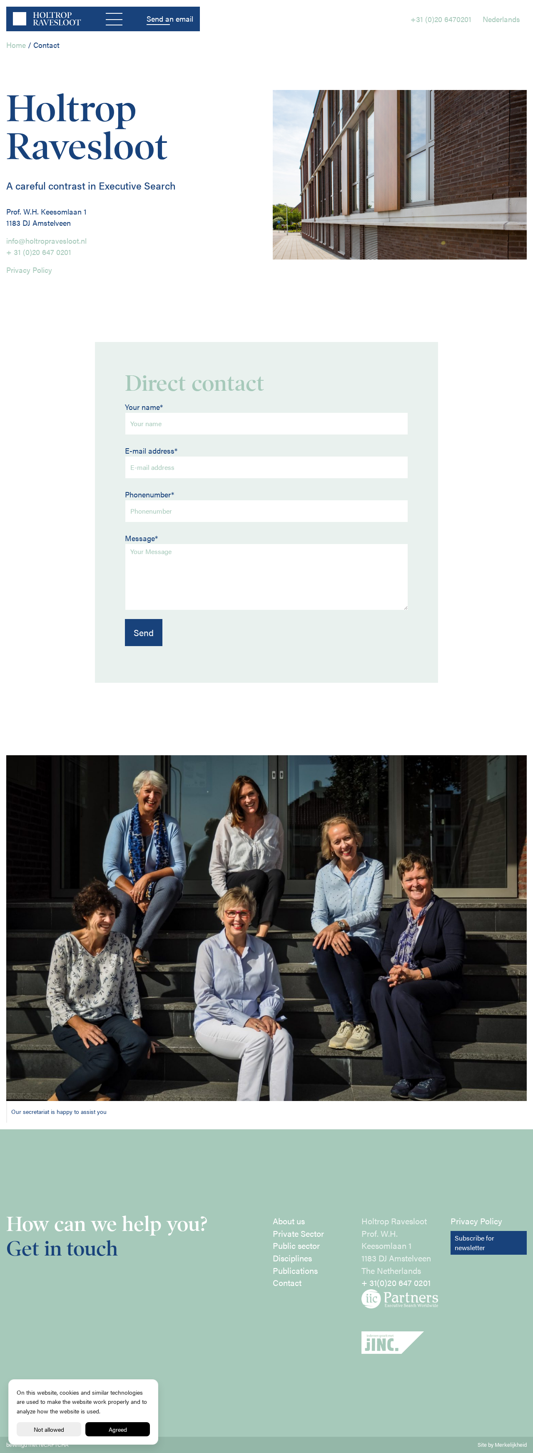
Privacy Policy (29, 270)
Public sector (296, 1245)
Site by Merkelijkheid (502, 1444)
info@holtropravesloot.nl (46, 240)
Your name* (144, 407)
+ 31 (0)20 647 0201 (38, 252)
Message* (141, 538)
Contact (287, 1282)
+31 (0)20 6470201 (441, 19)
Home (16, 45)
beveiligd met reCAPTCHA (37, 1444)
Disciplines (292, 1258)
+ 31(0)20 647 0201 (396, 1282)
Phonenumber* (149, 494)
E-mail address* (151, 450)
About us (289, 1221)
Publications (295, 1270)
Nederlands (501, 19)
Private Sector (298, 1233)
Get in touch (62, 1248)
